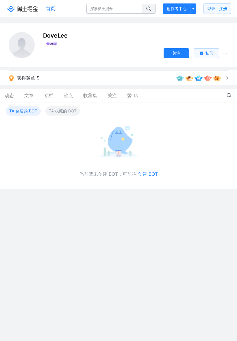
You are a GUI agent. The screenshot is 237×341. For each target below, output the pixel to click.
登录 (217, 8)
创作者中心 (176, 8)
